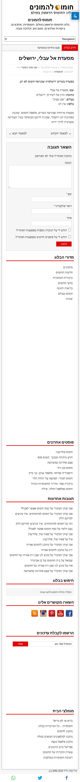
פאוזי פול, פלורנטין (38, 534)
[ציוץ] (40, 778)
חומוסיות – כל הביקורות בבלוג (55, 726)
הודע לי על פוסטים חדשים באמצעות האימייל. (41, 237)
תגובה (68, 162)
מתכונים (68, 267)
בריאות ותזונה (65, 288)
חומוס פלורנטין (64, 452)
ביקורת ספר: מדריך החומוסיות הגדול (52, 483)
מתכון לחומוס (65, 731)
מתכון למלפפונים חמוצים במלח (55, 736)
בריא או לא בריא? (63, 720)
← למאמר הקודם (61, 133)
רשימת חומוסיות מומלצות (58, 757)
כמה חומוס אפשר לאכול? (35, 508)
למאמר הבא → (17, 133)
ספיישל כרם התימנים (60, 747)
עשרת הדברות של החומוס (58, 752)
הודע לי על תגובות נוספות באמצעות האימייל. (41, 230)
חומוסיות (58, 71)
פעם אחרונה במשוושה (48, 47)
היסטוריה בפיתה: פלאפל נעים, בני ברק (51, 473)
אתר (69, 218)
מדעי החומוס (65, 283)
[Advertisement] (43, 372)
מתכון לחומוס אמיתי (37, 544)
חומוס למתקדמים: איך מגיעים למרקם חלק (40, 523)
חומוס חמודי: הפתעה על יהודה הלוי (52, 478)
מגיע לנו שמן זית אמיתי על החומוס (29, 555)
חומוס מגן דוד (65, 467)
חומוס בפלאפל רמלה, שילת (57, 488)
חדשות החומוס (64, 272)
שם (70, 194)
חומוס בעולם (65, 293)
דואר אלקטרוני (63, 206)
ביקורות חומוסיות (63, 277)
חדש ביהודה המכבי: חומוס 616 (55, 457)
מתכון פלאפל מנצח (62, 741)
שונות (69, 298)
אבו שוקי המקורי (29, 67)
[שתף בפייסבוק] (66, 778)
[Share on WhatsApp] (13, 778)
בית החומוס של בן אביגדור (45, 560)
